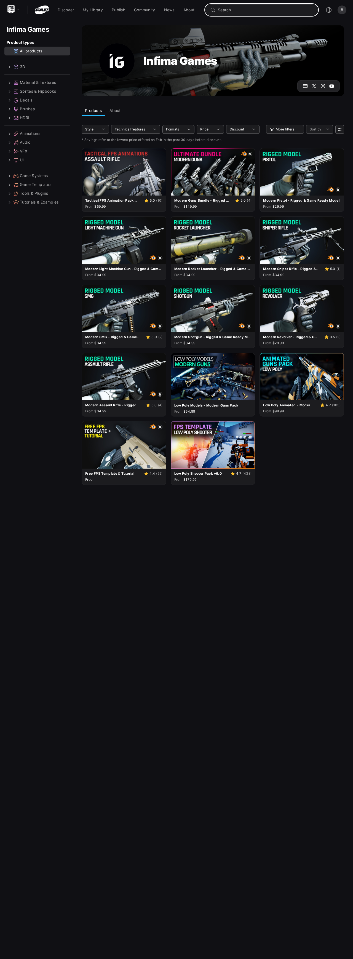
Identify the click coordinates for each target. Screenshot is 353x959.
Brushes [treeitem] (27, 109)
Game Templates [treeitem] (35, 184)
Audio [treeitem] (25, 142)
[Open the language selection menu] (328, 10)
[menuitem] (65, 10)
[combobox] (265, 10)
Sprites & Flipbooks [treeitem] (38, 91)
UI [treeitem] (22, 160)
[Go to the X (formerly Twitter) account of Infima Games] (314, 86)
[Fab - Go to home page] (42, 10)
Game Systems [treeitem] (34, 175)
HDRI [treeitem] (24, 118)
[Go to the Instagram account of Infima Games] (323, 86)
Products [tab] (93, 110)
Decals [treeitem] (26, 100)
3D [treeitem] (22, 67)
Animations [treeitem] (30, 133)
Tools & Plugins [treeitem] (34, 193)
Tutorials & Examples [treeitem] (39, 202)
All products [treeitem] (31, 51)
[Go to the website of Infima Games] (305, 86)
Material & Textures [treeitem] (38, 82)
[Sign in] (342, 10)
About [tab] (115, 110)
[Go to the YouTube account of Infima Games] (331, 86)
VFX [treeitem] (23, 151)
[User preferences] (339, 129)
